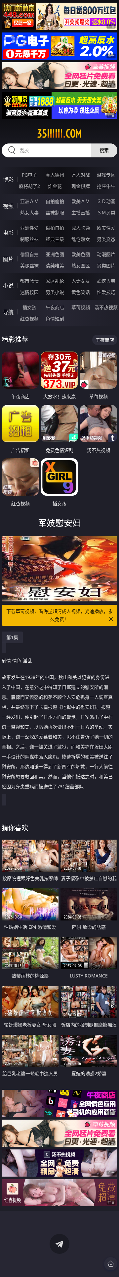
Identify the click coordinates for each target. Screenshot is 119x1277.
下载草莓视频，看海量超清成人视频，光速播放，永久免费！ (59, 615)
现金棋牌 (80, 186)
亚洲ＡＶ (29, 201)
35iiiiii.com (59, 133)
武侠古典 (106, 281)
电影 (8, 232)
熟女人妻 (29, 212)
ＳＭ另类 (106, 212)
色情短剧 (55, 318)
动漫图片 (106, 254)
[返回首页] (110, 1263)
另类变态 (106, 239)
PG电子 (29, 175)
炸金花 (55, 186)
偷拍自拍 (55, 228)
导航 (8, 312)
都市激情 (29, 281)
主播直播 (80, 212)
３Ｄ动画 (106, 201)
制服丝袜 (29, 239)
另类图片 (106, 265)
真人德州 (55, 175)
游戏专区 (106, 175)
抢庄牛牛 (106, 186)
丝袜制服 (55, 212)
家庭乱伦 (55, 281)
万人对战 (80, 175)
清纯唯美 (55, 265)
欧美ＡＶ (80, 201)
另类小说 (55, 292)
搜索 (104, 150)
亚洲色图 (55, 254)
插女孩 (29, 307)
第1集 (12, 637)
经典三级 (55, 239)
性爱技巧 (106, 292)
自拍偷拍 (55, 201)
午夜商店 (55, 307)
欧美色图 (80, 254)
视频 (8, 206)
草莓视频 (80, 307)
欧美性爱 (106, 228)
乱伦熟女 (80, 239)
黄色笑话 (80, 292)
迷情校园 (29, 292)
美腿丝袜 (29, 265)
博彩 (8, 179)
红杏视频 (29, 318)
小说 (8, 285)
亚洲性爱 (29, 228)
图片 (8, 259)
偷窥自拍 (29, 254)
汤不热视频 (106, 307)
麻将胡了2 (29, 186)
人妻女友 (80, 281)
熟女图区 (80, 265)
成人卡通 (80, 228)
